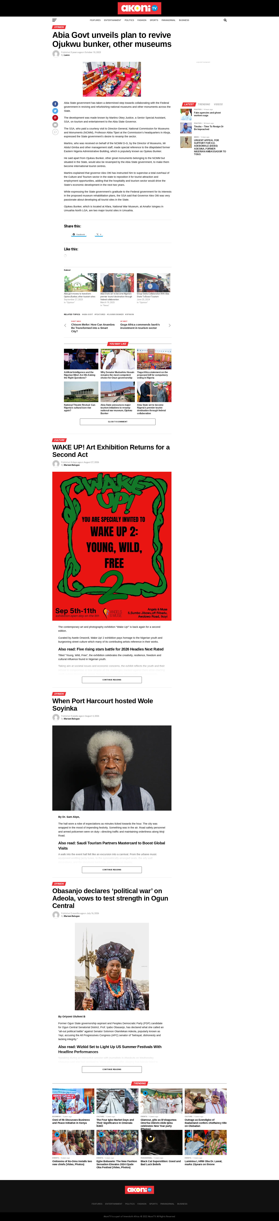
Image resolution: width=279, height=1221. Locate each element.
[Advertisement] (203, 82)
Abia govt (88, 314)
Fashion (141, 20)
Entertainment (112, 20)
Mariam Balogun (72, 465)
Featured (100, 314)
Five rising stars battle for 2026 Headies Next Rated (120, 649)
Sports (154, 20)
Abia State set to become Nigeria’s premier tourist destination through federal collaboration (116, 297)
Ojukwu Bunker (116, 314)
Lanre (66, 55)
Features (95, 20)
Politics (129, 20)
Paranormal (169, 20)
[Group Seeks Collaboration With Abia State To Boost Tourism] (153, 282)
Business (184, 20)
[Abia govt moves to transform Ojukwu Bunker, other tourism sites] (81, 282)
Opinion (130, 314)
